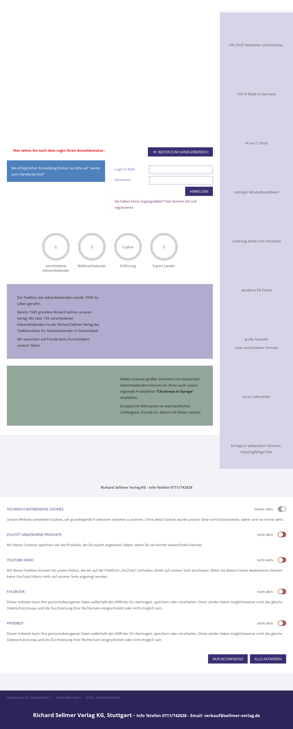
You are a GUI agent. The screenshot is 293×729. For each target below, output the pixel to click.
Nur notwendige (228, 659)
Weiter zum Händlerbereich (183, 152)
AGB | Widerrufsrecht (103, 697)
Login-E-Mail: (125, 169)
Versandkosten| (68, 697)
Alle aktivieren (268, 659)
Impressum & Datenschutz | (29, 697)
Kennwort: (123, 179)
